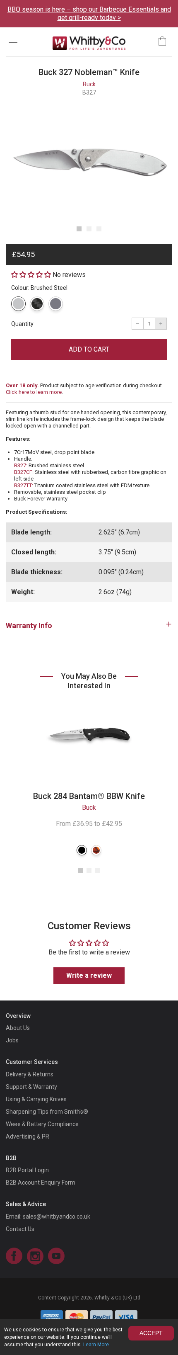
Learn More (96, 1345)
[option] (89, 160)
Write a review (89, 975)
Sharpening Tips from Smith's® (47, 1111)
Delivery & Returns (29, 1074)
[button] (79, 228)
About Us (18, 1028)
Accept (151, 1333)
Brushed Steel (18, 303)
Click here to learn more (34, 392)
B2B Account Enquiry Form (40, 1182)
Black (82, 850)
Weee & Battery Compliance (42, 1124)
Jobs (12, 1040)
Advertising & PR (27, 1136)
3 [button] (97, 870)
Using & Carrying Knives (36, 1099)
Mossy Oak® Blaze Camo (96, 850)
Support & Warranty (31, 1086)
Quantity (22, 324)
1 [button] (80, 870)
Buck (89, 84)
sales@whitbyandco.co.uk (56, 1216)
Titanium (55, 303)
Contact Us (20, 1229)
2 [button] (89, 870)
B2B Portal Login (27, 1170)
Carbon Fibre (37, 303)
